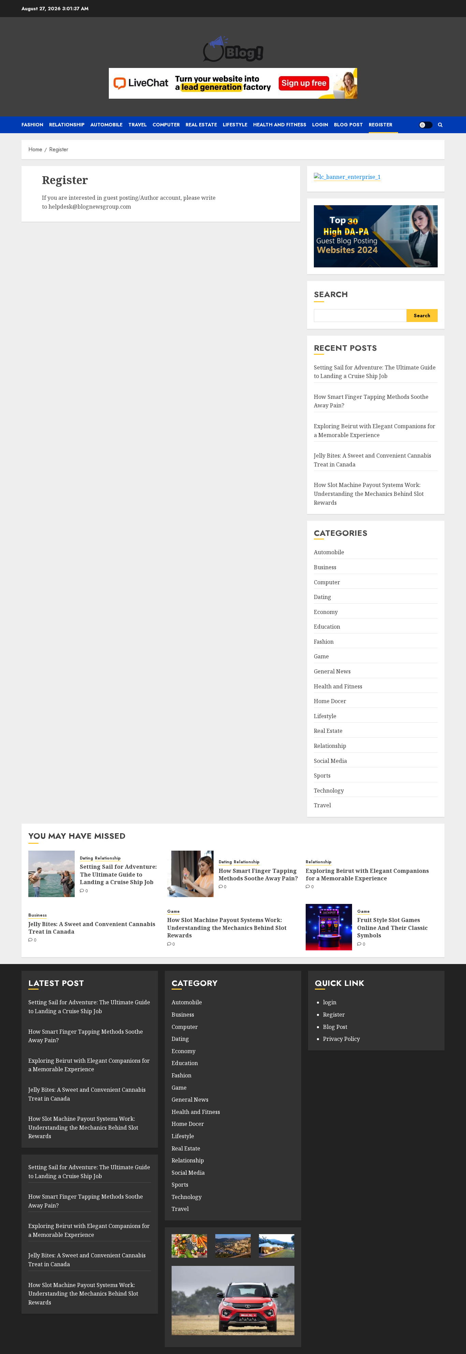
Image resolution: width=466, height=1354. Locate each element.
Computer (166, 124)
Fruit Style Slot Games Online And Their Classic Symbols (392, 927)
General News (332, 671)
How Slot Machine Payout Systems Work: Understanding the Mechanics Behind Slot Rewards (369, 493)
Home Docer (330, 701)
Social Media (330, 761)
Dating (322, 597)
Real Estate (201, 124)
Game (321, 656)
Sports (322, 775)
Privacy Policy (341, 1039)
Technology (329, 790)
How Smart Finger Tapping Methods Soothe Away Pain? (258, 874)
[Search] (440, 124)
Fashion (32, 124)
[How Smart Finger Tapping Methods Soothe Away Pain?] (190, 874)
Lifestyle (235, 124)
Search (331, 294)
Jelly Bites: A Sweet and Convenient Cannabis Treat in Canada (91, 927)
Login (320, 124)
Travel (137, 124)
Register (380, 124)
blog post (348, 124)
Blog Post (335, 1027)
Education (327, 626)
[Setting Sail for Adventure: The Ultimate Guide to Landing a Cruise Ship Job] (51, 874)
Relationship (67, 124)
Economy (326, 612)
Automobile (106, 124)
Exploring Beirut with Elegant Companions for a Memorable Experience (367, 874)
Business (325, 567)
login (329, 1002)
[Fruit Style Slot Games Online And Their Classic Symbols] (329, 927)
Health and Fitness (279, 124)
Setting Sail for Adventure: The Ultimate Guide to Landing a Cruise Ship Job (118, 874)
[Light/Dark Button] (426, 125)
